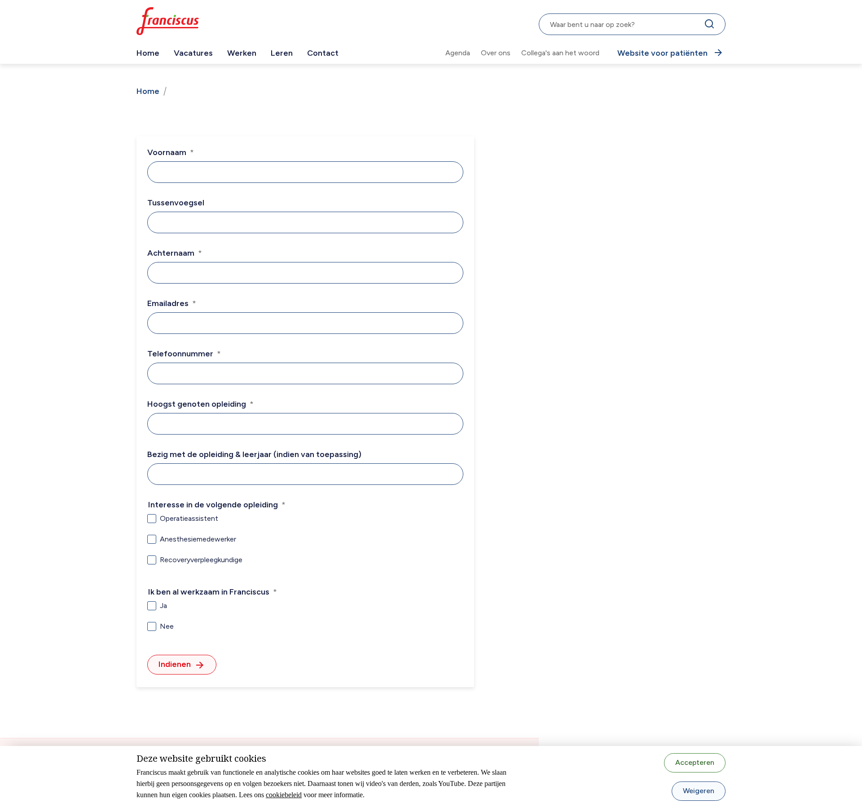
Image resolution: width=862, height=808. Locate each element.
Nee (167, 626)
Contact (323, 53)
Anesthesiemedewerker (198, 539)
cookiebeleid (284, 795)
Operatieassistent (189, 518)
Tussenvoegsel (175, 203)
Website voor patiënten (662, 53)
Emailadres (168, 303)
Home (147, 53)
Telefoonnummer (180, 354)
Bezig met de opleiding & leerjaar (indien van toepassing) (254, 454)
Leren (282, 53)
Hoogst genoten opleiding (196, 404)
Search (711, 26)
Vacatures (193, 53)
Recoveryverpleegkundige (201, 559)
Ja (163, 605)
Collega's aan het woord (560, 53)
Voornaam (166, 152)
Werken (241, 53)
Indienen (174, 664)
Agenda (457, 53)
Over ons (495, 53)
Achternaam (170, 253)
